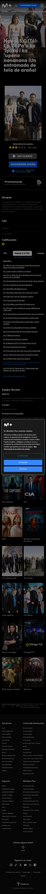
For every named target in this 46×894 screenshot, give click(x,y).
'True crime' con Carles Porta (32, 758)
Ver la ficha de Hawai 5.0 (23, 257)
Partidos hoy (6, 825)
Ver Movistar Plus (28, 786)
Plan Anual (26, 819)
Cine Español (6, 734)
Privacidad (36, 872)
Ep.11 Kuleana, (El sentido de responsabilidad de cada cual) (21, 309)
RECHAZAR (23, 462)
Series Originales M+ (8, 755)
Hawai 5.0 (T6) (22, 253)
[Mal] (13, 147)
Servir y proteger (9, 652)
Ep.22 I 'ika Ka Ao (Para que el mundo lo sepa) (20, 355)
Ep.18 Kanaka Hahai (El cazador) (15, 339)
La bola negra (27, 731)
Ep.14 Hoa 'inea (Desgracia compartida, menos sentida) (21, 323)
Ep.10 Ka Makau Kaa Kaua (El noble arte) (19, 304)
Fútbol (22, 11)
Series (5, 11)
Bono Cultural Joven (30, 822)
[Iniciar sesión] (42, 5)
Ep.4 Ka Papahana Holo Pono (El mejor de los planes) (23, 281)
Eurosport (5, 819)
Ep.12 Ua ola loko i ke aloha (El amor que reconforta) (23, 314)
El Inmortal (26, 740)
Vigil (4, 539)
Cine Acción (6, 740)
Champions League (8, 789)
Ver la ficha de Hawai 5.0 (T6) (14, 376)
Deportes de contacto (9, 816)
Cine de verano (7, 746)
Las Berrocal (27, 752)
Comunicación (28, 831)
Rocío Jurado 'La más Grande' (33, 755)
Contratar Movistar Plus (31, 801)
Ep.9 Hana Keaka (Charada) (14, 300)
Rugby (4, 810)
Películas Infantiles (8, 749)
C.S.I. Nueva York (9, 578)
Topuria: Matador (7, 813)
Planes (25, 813)
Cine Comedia (6, 737)
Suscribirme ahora (28, 5)
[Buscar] (16, 5)
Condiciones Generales (31, 795)
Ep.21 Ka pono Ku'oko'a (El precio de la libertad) (21, 351)
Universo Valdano (8, 801)
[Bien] (19, 147)
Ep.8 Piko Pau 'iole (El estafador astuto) (18, 297)
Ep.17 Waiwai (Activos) (11, 335)
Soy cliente (24, 156)
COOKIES (23, 876)
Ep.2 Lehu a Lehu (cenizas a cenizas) (17, 271)
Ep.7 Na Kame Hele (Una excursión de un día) (20, 293)
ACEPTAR (23, 469)
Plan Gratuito (27, 816)
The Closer (28, 578)
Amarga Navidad (28, 737)
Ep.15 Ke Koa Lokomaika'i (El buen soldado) (19, 328)
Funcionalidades (28, 789)
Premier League (7, 795)
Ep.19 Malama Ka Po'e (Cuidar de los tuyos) (19, 343)
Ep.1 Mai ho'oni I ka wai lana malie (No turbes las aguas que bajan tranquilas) (21, 266)
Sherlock (27, 689)
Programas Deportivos (30, 767)
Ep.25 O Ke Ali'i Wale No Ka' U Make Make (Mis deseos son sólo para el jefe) (20, 369)
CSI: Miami (28, 615)
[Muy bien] (22, 147)
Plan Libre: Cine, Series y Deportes (31, 805)
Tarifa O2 (26, 825)
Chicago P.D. (29, 652)
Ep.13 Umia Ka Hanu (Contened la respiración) (21, 318)
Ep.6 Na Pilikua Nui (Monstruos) (15, 289)
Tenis (3, 807)
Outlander (26, 749)
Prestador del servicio (13, 872)
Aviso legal (26, 872)
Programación (6, 828)
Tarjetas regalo (28, 828)
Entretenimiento (7, 767)
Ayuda (23, 850)
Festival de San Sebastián (31, 761)
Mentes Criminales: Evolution (32, 540)
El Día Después (7, 798)
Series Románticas (8, 758)
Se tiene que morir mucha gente (31, 744)
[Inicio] (7, 5)
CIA (25, 502)
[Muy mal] (10, 147)
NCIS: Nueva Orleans (11, 689)
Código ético (27, 798)
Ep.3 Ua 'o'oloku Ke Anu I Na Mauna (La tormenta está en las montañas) (22, 276)
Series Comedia (7, 761)
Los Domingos (27, 734)
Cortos (4, 743)
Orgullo (4, 770)
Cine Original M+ (7, 731)
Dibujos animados (29, 764)
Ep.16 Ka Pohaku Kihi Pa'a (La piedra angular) (20, 332)
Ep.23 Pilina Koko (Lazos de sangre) (16, 359)
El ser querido (27, 728)
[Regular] (16, 147)
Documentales (7, 764)
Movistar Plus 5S (28, 774)
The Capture (7, 502)
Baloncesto (5, 804)
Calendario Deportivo (9, 822)
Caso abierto (7, 615)
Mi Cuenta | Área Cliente (31, 792)
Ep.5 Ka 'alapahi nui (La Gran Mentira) (17, 285)
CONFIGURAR (23, 456)
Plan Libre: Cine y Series (31, 810)
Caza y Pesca (27, 770)
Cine (13, 11)
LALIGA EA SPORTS (8, 792)
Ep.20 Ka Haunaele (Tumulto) (14, 347)
